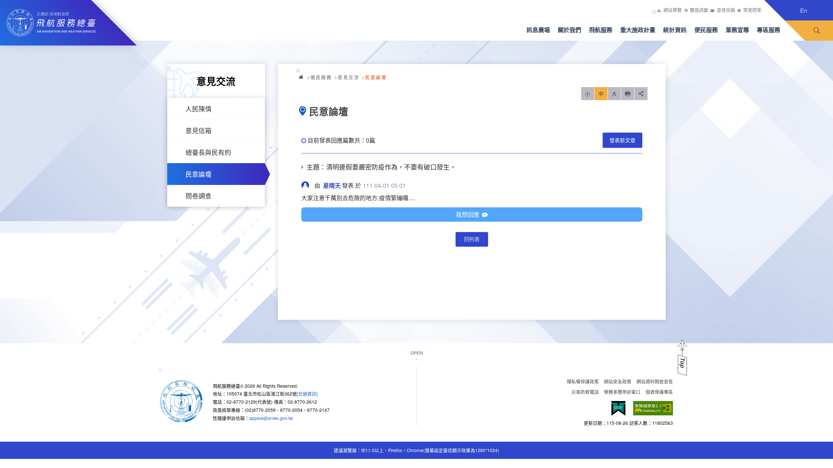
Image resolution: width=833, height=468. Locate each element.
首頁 (302, 77)
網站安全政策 (617, 381)
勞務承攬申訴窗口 (622, 391)
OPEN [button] (416, 353)
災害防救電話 (585, 391)
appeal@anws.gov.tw (271, 418)
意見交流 (348, 77)
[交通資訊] (307, 393)
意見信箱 (726, 10)
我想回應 (467, 214)
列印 (627, 93)
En (803, 10)
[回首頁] (181, 400)
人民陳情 (198, 108)
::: (654, 11)
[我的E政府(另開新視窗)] (618, 408)
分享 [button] (641, 93)
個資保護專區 (659, 391)
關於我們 (569, 30)
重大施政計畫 (637, 30)
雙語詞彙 (699, 10)
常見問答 (752, 10)
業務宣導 (737, 30)
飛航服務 (600, 30)
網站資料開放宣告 (654, 381)
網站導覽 (672, 10)
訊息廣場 (538, 30)
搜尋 (816, 30)
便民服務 (706, 30)
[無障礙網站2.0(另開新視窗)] (653, 408)
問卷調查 (198, 196)
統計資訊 (675, 30)
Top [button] (682, 363)
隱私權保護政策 (583, 381)
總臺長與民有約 (208, 152)
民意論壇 (198, 174)
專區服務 (768, 30)
